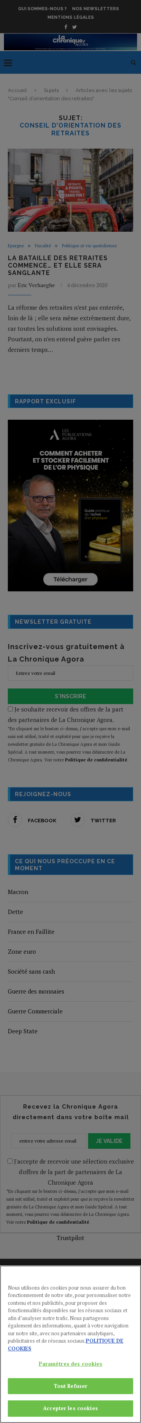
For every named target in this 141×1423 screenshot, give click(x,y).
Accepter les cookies (70, 1408)
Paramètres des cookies (71, 1363)
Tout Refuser (71, 1385)
